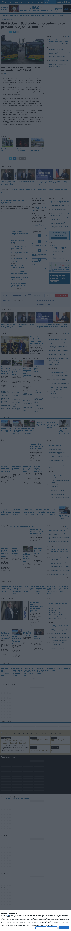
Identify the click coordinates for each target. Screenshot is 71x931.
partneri (7, 915)
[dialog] (35, 920)
